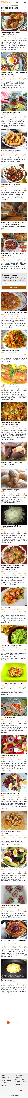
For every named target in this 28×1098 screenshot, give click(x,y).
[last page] (19, 1022)
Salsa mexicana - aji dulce (10, 185)
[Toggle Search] (21, 2)
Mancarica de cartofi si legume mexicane (12, 527)
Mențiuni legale (20, 1084)
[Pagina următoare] (16, 1022)
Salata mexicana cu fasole (10, 793)
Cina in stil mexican (8, 718)
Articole (4, 1085)
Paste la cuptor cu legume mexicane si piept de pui (10, 423)
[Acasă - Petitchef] (2, 5)
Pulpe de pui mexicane (9, 385)
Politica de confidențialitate (19, 1078)
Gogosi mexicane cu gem (10, 490)
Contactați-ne (19, 1075)
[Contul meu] (17, 2)
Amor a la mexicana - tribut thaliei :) (13, 941)
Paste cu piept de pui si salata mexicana (11, 832)
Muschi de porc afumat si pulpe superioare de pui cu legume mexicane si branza (12, 567)
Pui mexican (5, 607)
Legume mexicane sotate (10, 350)
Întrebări (4, 1082)
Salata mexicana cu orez (10, 906)
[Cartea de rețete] (13, 2)
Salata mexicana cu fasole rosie (12, 868)
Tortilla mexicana (7, 980)
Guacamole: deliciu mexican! (11, 645)
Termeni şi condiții (21, 1081)
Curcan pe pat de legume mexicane (14, 312)
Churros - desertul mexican (11, 150)
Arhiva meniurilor (6, 1080)
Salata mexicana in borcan (10, 112)
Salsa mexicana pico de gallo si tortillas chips (12, 254)
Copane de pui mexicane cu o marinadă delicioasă (11, 33)
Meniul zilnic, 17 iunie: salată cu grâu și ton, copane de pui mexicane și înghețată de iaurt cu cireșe (13, 225)
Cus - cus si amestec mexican (12, 683)
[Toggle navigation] (25, 2)
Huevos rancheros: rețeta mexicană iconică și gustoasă (14, 73)
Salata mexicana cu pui (9, 756)
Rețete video (5, 1077)
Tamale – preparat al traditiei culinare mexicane (11, 463)
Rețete (3, 1075)
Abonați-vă (14, 287)
